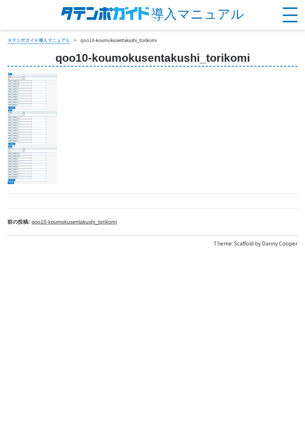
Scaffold (244, 243)
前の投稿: (62, 222)
